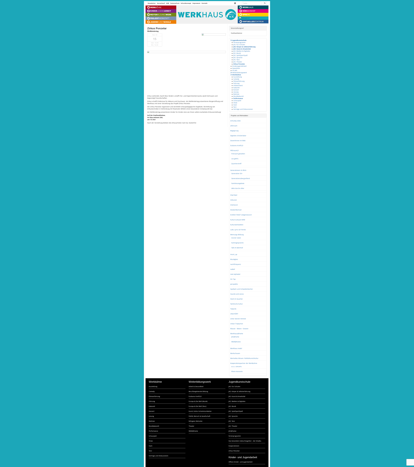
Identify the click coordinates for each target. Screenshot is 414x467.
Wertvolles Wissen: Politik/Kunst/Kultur (244, 358)
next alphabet (235, 274)
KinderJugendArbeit (239, 66)
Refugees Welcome (195, 421)
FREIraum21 (234, 150)
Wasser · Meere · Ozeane (239, 329)
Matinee (236, 94)
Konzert (236, 90)
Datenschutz (174, 3)
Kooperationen (234, 446)
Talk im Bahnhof (237, 248)
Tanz (235, 107)
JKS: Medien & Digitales (241, 51)
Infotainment (238, 85)
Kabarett (236, 88)
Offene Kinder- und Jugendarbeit (240, 462)
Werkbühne (236, 75)
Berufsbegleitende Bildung (198, 391)
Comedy (236, 79)
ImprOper (233, 195)
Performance (238, 98)
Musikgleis (234, 259)
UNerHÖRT (234, 314)
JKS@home (235, 337)
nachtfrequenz (235, 264)
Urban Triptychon (236, 324)
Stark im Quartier (236, 299)
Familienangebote (237, 183)
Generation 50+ (236, 173)
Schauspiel (237, 101)
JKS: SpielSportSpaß (240, 55)
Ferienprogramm (239, 42)
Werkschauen (235, 353)
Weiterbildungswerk (239, 73)
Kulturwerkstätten (236, 225)
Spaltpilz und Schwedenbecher (241, 289)
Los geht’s (234, 159)
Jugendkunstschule (239, 40)
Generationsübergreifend (240, 178)
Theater (191, 426)
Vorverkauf (161, 3)
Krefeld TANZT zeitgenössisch (241, 215)
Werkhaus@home (236, 334)
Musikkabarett (238, 96)
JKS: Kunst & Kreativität (242, 49)
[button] (231, 40)
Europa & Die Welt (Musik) (198, 401)
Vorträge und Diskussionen (243, 109)
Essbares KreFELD (236, 145)
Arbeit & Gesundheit (196, 386)
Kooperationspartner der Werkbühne (243, 363)
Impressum (196, 3)
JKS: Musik (237, 53)
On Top (233, 279)
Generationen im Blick (238, 170)
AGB (167, 3)
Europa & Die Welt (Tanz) (197, 406)
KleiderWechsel (236, 210)
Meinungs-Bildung (237, 235)
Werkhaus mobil (236, 348)
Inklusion (233, 200)
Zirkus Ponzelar (239, 64)
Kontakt (204, 3)
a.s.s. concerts (236, 366)
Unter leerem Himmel (238, 319)
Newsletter (152, 3)
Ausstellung (237, 77)
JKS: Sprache (237, 57)
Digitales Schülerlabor (238, 136)
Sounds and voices (237, 294)
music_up (233, 254)
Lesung (235, 92)
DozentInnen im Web (237, 141)
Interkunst (234, 205)
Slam (235, 105)
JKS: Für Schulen (239, 45)
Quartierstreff (236, 164)
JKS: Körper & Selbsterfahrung (244, 47)
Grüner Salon (236, 238)
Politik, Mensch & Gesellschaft (199, 416)
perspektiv (234, 284)
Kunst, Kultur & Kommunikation (200, 411)
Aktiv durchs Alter (237, 188)
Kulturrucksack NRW (237, 220)
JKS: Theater (237, 62)
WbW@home (236, 342)
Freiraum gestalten (238, 154)
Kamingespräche (237, 243)
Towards (233, 309)
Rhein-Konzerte (237, 371)
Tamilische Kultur (236, 304)
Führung (236, 83)
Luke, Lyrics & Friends (238, 230)
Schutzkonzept (186, 3)
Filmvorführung (239, 81)
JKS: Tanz (236, 60)
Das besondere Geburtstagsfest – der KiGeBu (245, 441)
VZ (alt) (234, 70)
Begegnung (234, 131)
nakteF (232, 269)
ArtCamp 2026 (235, 121)
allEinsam (233, 126)
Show (235, 103)
